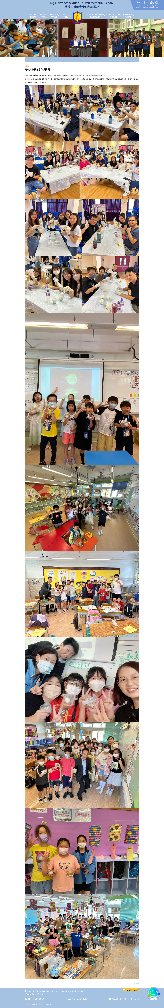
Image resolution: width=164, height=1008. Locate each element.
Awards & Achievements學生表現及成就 (95, 16)
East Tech (46, 1004)
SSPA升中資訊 (65, 16)
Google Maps (132, 989)
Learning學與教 (43, 16)
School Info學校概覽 (32, 16)
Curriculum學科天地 (54, 16)
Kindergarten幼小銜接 (128, 16)
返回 (137, 983)
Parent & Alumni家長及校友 (114, 16)
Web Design (31, 1004)
